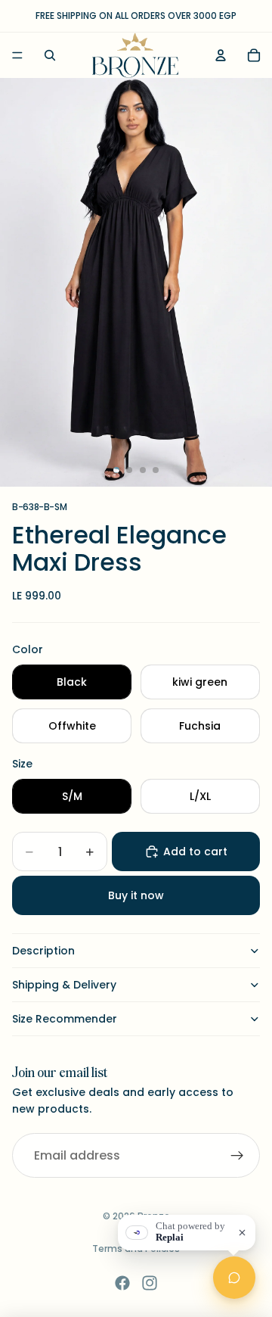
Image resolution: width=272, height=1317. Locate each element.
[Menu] (17, 55)
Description (43, 950)
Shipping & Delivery (64, 984)
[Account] (220, 55)
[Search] (49, 55)
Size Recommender (64, 1018)
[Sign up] (237, 1156)
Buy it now (136, 895)
